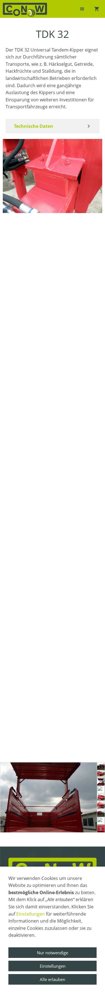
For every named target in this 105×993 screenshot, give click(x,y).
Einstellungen (30, 914)
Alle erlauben (52, 979)
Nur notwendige (52, 952)
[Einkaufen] (96, 9)
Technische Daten (33, 126)
